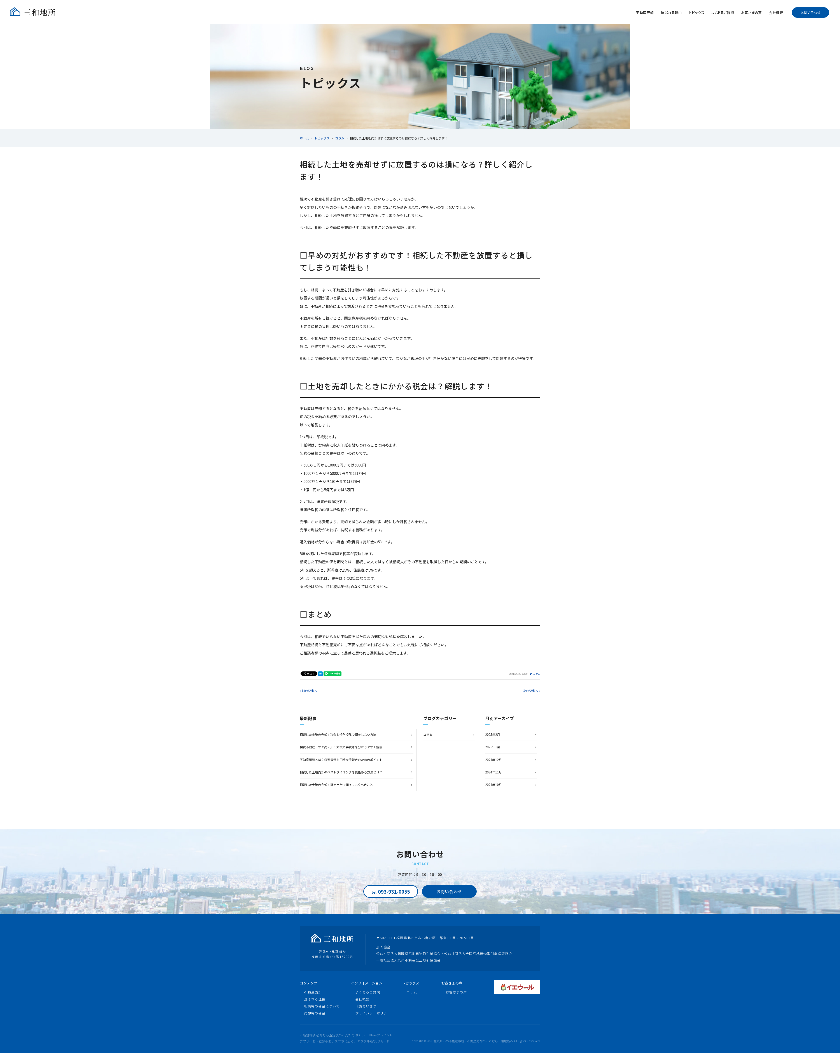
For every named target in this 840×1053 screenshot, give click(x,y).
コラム (536, 673)
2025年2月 (492, 734)
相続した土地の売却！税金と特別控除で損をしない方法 (338, 734)
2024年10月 (493, 784)
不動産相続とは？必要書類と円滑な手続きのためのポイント (341, 759)
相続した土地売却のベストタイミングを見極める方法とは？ (341, 772)
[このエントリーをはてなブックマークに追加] (320, 673)
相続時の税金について (322, 1006)
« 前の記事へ (308, 690)
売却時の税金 (315, 1013)
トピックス (696, 12)
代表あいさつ (366, 1006)
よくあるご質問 (722, 12)
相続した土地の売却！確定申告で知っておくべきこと (336, 784)
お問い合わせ (810, 12)
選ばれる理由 (671, 12)
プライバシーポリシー (373, 1013)
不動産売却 (645, 12)
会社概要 (776, 12)
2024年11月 (493, 772)
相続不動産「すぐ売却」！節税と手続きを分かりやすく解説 (341, 747)
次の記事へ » (531, 690)
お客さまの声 (751, 12)
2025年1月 (492, 747)
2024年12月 (493, 759)
